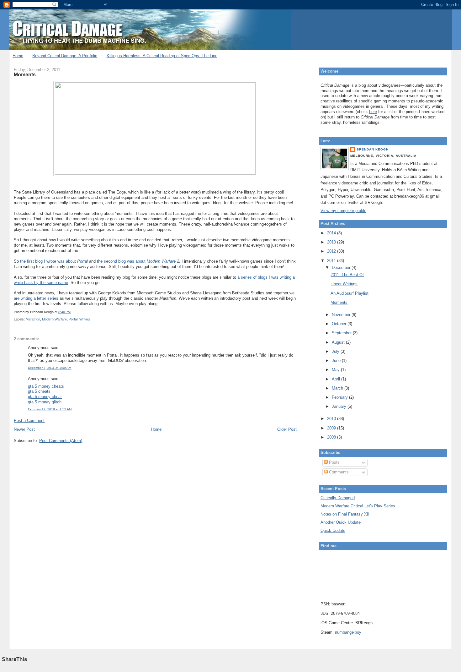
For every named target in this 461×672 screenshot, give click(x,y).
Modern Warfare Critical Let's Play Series (358, 506)
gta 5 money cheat (45, 396)
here (373, 111)
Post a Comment (29, 420)
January (339, 406)
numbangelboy (348, 632)
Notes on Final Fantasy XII (345, 514)
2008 (332, 437)
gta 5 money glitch (44, 402)
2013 (332, 242)
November (342, 314)
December (342, 267)
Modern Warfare (54, 319)
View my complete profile (343, 210)
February (340, 397)
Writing (84, 319)
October (339, 323)
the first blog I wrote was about (54, 261)
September (342, 333)
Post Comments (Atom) (60, 440)
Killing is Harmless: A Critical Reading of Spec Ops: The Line (162, 55)
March (338, 388)
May (336, 369)
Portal (73, 319)
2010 (332, 418)
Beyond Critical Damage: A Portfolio (64, 55)
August (339, 342)
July (336, 351)
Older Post (287, 429)
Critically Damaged (338, 497)
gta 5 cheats (39, 391)
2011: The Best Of (347, 274)
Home (18, 55)
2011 (332, 260)
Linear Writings (344, 283)
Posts (334, 462)
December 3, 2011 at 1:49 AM (49, 367)
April (336, 379)
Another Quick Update (341, 522)
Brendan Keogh (373, 149)
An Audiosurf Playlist (349, 293)
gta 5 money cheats (46, 386)
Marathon (33, 319)
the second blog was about (138, 261)
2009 (332, 428)
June (337, 360)
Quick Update (333, 530)
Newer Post (24, 429)
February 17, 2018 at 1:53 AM (50, 409)
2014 (332, 233)
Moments (25, 74)
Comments (338, 472)
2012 (332, 251)
